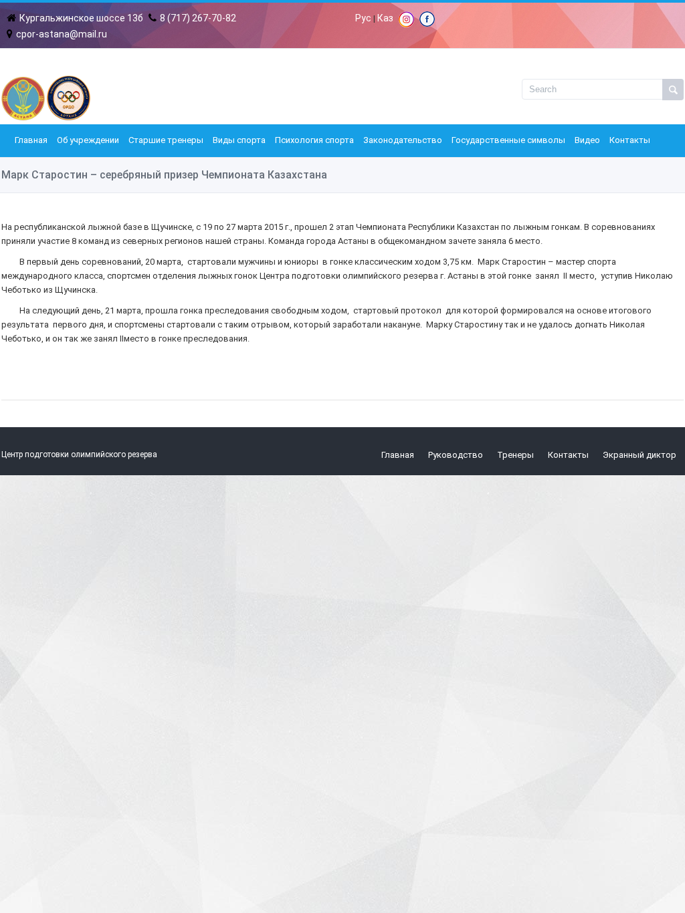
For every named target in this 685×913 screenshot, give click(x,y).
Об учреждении (88, 140)
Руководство (455, 455)
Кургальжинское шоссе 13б (81, 18)
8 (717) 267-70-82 (198, 18)
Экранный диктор (639, 455)
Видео (587, 140)
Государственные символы (508, 140)
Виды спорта (239, 140)
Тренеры (515, 455)
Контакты (629, 140)
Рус (363, 18)
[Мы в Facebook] (427, 23)
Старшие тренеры (165, 140)
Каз (385, 18)
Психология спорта (314, 140)
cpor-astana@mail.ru (61, 34)
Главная (31, 140)
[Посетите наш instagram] (406, 24)
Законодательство (402, 140)
